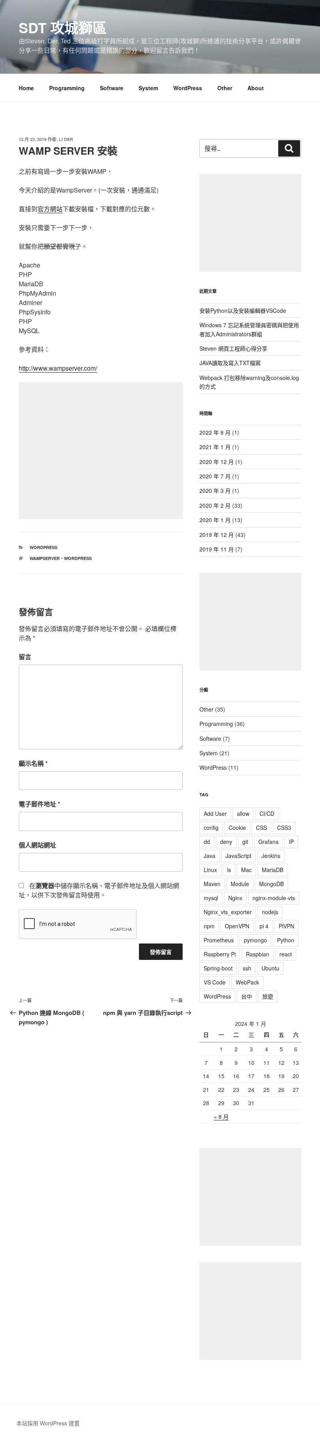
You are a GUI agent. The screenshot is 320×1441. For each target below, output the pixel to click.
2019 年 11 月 (216, 549)
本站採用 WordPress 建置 (48, 1423)
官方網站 (49, 208)
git (245, 841)
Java (209, 856)
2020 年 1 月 (215, 520)
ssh (247, 968)
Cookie (237, 827)
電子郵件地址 (39, 803)
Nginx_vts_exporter (228, 912)
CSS (261, 827)
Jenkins (270, 856)
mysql (211, 898)
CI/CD (267, 813)
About (255, 88)
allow (243, 813)
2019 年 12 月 (216, 535)
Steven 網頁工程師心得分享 (233, 348)
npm (209, 926)
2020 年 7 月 (215, 476)
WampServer (45, 558)
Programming (67, 88)
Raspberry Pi (220, 954)
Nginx (235, 898)
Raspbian (257, 954)
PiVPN (286, 926)
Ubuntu (270, 968)
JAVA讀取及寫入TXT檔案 (230, 363)
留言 (25, 656)
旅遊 (267, 996)
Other (224, 88)
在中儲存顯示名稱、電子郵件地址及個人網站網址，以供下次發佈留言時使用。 (99, 890)
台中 (246, 996)
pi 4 (264, 926)
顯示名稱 (33, 763)
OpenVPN (237, 926)
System (148, 88)
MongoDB (271, 884)
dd (207, 841)
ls (229, 870)
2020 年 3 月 (215, 490)
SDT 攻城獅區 (63, 27)
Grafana (268, 841)
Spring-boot (218, 968)
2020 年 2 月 (215, 505)
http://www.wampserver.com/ (58, 368)
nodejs (270, 912)
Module (240, 884)
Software (111, 88)
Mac (246, 870)
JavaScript (238, 856)
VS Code (215, 982)
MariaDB (272, 870)
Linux (210, 870)
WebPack (247, 982)
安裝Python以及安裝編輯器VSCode (242, 310)
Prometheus (219, 940)
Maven (212, 884)
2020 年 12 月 (216, 461)
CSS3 (284, 827)
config (211, 827)
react (285, 954)
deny (226, 841)
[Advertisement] (101, 450)
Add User (215, 813)
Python (285, 940)
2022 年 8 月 (215, 432)
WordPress (187, 88)
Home (26, 88)
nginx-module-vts (273, 898)
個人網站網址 (37, 844)
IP (291, 841)
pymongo (255, 940)
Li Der (66, 139)
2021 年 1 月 (215, 447)
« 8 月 (221, 1116)
